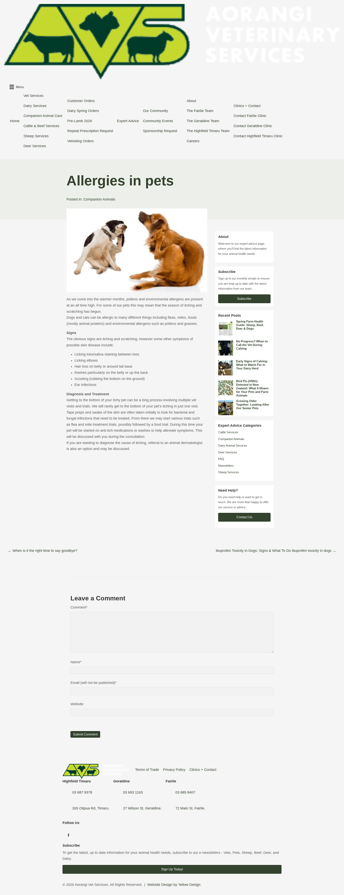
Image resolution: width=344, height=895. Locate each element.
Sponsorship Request (160, 131)
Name (75, 662)
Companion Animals (99, 199)
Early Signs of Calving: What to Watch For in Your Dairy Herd (252, 364)
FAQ (221, 459)
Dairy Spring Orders (83, 111)
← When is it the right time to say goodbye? (42, 551)
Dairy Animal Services (232, 445)
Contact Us (244, 517)
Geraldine (121, 781)
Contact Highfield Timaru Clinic (258, 136)
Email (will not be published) (93, 683)
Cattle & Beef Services (41, 126)
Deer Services (34, 146)
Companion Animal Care (42, 116)
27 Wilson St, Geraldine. (142, 808)
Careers (193, 141)
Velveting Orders (80, 141)
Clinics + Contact (247, 106)
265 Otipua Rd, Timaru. (90, 808)
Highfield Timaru (77, 781)
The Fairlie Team (200, 111)
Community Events (158, 121)
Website (76, 704)
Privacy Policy (174, 770)
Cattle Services (228, 432)
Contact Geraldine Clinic (253, 126)
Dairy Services (35, 106)
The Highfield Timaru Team (208, 131)
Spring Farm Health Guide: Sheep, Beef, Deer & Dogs (250, 325)
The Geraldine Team (203, 121)
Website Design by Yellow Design (173, 885)
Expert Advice (128, 121)
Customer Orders (81, 101)
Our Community (155, 111)
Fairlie (171, 781)
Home (15, 121)
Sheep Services (36, 136)
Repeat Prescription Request (90, 131)
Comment (78, 607)
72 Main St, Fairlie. (190, 808)
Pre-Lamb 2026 (79, 121)
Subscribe (244, 298)
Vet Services (33, 96)
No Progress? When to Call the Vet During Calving (252, 345)
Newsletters (226, 465)
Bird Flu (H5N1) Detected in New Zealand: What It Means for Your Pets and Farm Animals (252, 388)
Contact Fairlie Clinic (250, 116)
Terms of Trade (147, 770)
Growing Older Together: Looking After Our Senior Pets (252, 404)
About (191, 101)
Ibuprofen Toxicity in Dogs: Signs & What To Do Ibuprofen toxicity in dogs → (276, 551)
